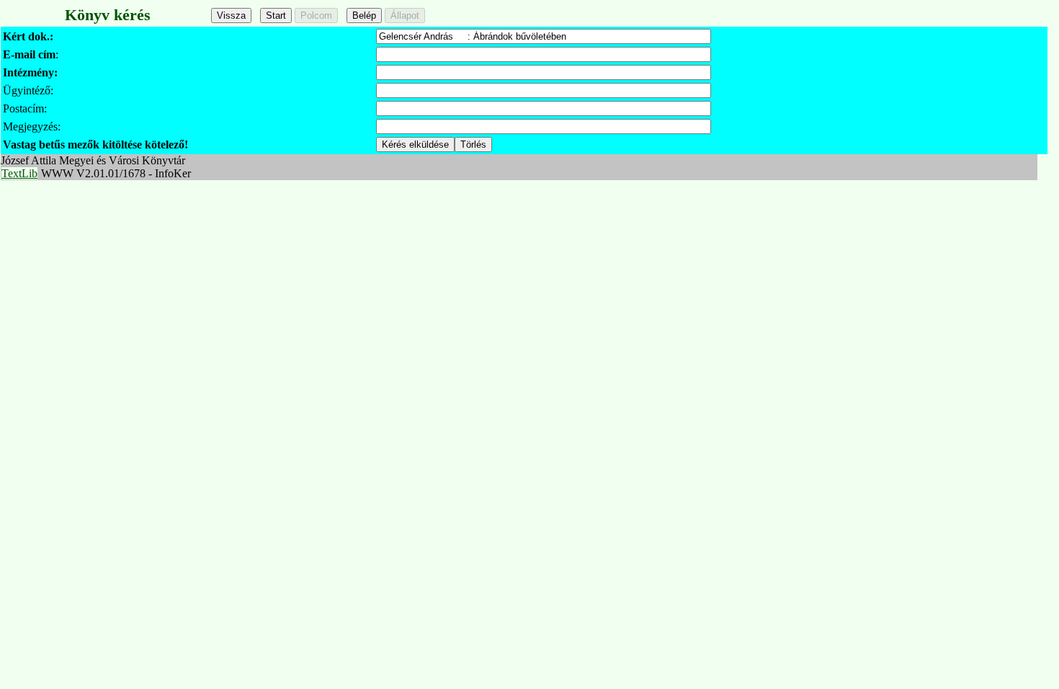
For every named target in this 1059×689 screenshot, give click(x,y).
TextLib (19, 173)
